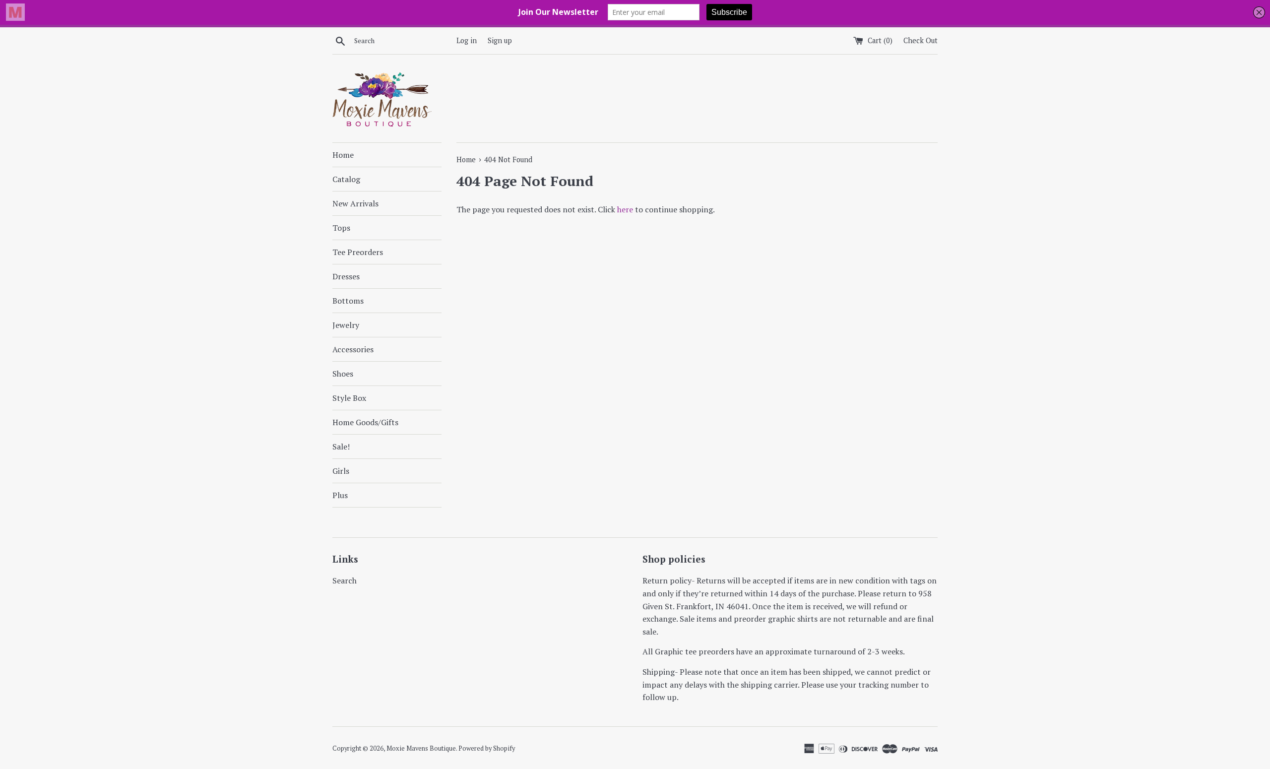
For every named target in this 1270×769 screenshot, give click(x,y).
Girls (340, 470)
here (625, 209)
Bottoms (348, 300)
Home (343, 154)
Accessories (353, 349)
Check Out (920, 40)
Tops (341, 227)
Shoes (342, 373)
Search (344, 580)
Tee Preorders (357, 252)
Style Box (349, 397)
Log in (466, 40)
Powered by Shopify (486, 748)
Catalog (346, 179)
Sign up (500, 40)
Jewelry (345, 325)
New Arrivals (355, 203)
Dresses (346, 276)
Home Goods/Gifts (365, 422)
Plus (340, 495)
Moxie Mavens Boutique (421, 748)
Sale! (341, 446)
